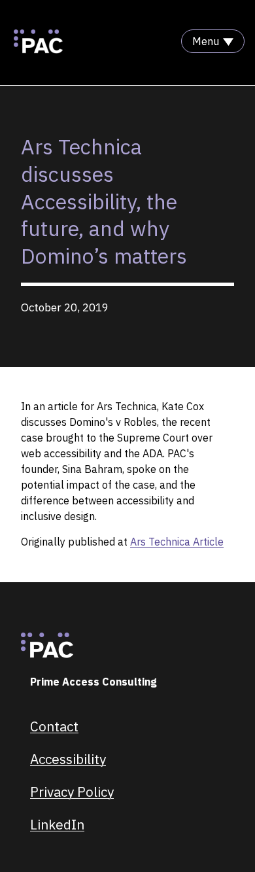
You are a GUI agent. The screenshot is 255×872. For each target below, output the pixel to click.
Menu (205, 41)
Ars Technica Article (177, 541)
